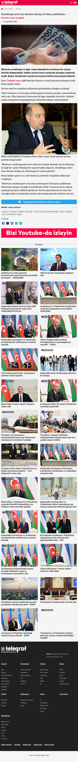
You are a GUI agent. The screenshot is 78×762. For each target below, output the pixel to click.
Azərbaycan (5, 211)
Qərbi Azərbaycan (6, 675)
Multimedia (27, 745)
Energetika (24, 672)
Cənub (3, 736)
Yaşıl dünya (43, 675)
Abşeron (3, 730)
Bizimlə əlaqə (49, 745)
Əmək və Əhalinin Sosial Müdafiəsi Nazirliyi (46, 211)
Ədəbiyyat (24, 703)
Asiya (61, 675)
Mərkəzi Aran (5, 722)
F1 (41, 700)
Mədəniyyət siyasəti (27, 700)
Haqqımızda (37, 745)
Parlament (4, 678)
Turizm (23, 684)
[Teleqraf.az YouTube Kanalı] (39, 233)
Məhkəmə (4, 700)
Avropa (61, 681)
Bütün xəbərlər (6, 745)
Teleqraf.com (13, 80)
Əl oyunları (43, 708)
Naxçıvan (4, 739)
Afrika (61, 670)
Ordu (2, 670)
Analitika (4, 689)
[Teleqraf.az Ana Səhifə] (10, 3)
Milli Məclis (69, 211)
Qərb (2, 733)
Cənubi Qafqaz (64, 684)
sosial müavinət (11, 214)
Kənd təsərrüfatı (26, 670)
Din (41, 684)
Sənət (22, 705)
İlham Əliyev (13, 211)
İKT (22, 678)
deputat (19, 214)
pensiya (62, 211)
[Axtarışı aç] (70, 3)
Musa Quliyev (29, 211)
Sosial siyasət (44, 670)
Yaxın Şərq (62, 678)
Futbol (42, 711)
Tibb (41, 678)
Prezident (21, 211)
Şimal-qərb (4, 724)
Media (42, 681)
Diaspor (3, 672)
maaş (3, 214)
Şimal (3, 727)
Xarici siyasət (5, 681)
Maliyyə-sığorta (25, 675)
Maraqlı (3, 705)
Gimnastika (43, 703)
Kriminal (3, 703)
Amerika (62, 672)
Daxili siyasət (5, 684)
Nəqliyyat (24, 681)
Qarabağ (4, 687)
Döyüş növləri (44, 705)
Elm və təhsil (44, 672)
